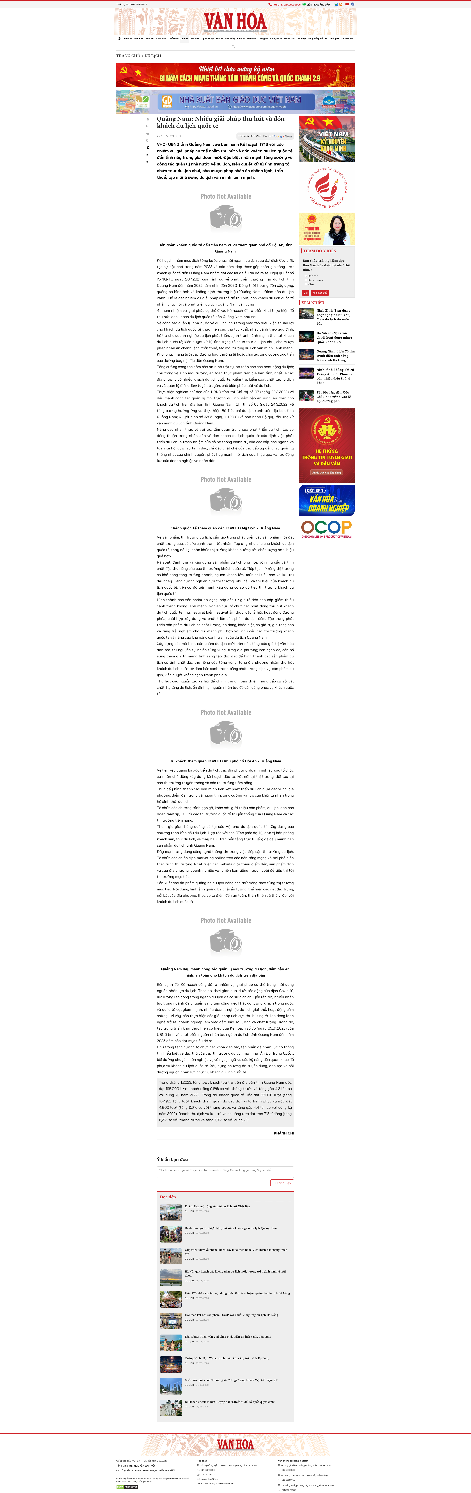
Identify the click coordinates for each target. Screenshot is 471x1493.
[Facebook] (148, 119)
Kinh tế (241, 38)
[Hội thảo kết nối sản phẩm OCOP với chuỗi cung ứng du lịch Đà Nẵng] (171, 1321)
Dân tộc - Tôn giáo (257, 38)
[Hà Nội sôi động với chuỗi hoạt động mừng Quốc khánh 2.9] (306, 336)
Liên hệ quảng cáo (318, 4)
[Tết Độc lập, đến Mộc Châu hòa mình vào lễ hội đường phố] (306, 395)
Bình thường (316, 280)
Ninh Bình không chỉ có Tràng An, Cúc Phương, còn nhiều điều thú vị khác (335, 376)
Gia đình (194, 38)
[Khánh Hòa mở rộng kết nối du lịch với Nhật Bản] (171, 1212)
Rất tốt (313, 276)
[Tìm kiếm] (233, 46)
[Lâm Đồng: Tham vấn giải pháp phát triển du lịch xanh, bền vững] (171, 1343)
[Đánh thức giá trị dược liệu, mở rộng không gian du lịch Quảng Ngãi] (171, 1234)
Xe (326, 38)
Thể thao (173, 38)
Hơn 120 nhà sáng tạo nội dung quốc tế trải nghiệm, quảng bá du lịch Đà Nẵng (237, 1293)
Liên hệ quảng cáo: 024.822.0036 (217, 1483)
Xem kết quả (320, 292)
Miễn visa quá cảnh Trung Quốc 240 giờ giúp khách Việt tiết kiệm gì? (231, 1380)
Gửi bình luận (282, 1183)
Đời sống (230, 38)
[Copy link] (148, 140)
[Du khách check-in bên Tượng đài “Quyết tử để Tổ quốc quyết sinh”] (171, 1408)
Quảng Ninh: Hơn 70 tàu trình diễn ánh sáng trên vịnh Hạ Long (227, 1358)
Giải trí (219, 38)
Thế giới (334, 38)
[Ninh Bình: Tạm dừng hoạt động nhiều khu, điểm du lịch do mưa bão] (306, 313)
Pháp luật (289, 38)
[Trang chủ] (119, 39)
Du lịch (184, 38)
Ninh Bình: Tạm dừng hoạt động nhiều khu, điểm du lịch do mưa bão (333, 317)
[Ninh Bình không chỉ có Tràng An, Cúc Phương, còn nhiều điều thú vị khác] (306, 373)
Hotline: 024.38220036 (286, 4)
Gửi (306, 292)
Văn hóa (139, 38)
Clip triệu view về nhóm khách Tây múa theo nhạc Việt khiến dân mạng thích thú (236, 1251)
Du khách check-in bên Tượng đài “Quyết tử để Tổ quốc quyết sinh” (230, 1401)
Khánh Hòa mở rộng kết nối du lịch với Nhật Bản (217, 1206)
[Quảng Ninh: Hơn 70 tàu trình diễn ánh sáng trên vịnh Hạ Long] (171, 1364)
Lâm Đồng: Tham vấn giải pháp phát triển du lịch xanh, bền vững (228, 1336)
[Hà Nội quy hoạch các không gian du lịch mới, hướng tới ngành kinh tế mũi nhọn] (171, 1277)
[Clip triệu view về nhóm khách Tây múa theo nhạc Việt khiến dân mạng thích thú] (171, 1256)
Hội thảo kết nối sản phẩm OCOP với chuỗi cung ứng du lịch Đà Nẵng (231, 1314)
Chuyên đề (276, 38)
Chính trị (127, 38)
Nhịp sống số (315, 38)
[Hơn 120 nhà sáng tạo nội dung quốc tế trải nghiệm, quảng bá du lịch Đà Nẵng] (171, 1299)
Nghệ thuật (207, 38)
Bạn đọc (302, 38)
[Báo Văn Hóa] (235, 1443)
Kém (311, 284)
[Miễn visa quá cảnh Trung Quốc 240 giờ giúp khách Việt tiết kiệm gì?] (171, 1386)
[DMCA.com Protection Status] (127, 1486)
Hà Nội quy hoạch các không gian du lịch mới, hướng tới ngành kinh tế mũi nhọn (235, 1273)
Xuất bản (161, 38)
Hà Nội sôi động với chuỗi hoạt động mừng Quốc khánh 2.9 (334, 337)
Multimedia (347, 38)
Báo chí (150, 38)
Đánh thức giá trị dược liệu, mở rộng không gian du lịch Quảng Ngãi (231, 1228)
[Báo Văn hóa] (235, 21)
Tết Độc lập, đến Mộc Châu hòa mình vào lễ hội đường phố (334, 397)
